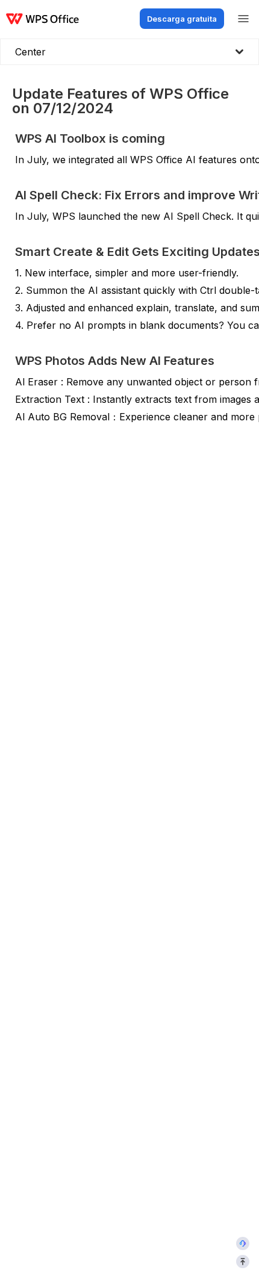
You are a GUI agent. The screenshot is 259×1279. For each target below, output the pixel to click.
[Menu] (243, 18)
